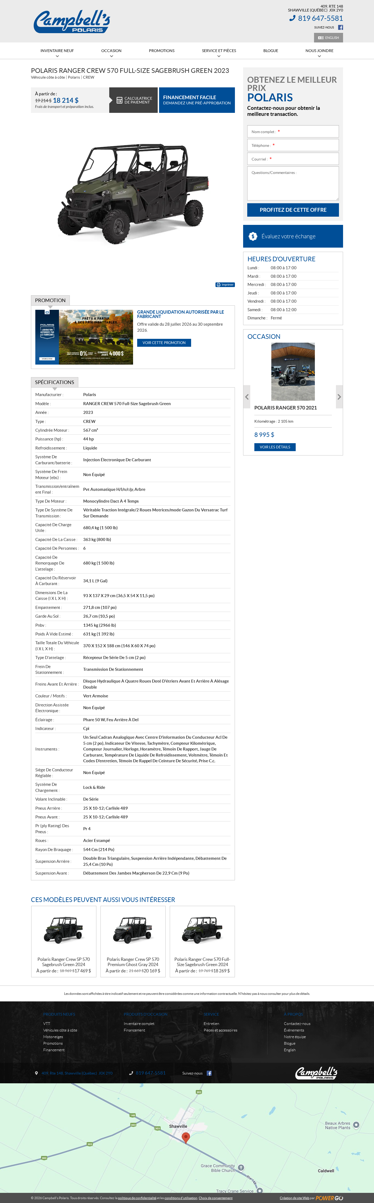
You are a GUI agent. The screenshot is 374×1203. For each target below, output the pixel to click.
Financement (54, 1050)
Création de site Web (294, 1198)
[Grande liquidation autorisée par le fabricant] (84, 337)
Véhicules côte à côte (60, 1030)
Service (211, 1014)
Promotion (50, 300)
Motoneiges (53, 1037)
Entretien (211, 1023)
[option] (293, 397)
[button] (246, 396)
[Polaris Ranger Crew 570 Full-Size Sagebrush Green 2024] (202, 931)
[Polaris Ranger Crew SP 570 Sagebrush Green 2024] (64, 931)
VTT (46, 1023)
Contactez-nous (297, 1023)
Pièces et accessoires (220, 1030)
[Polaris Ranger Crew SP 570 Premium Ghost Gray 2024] (133, 931)
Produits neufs (59, 1014)
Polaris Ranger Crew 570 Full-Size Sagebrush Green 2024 (202, 962)
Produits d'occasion (146, 1014)
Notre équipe (295, 1037)
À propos (293, 1014)
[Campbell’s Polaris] (72, 21)
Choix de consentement (215, 1198)
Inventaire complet (139, 1023)
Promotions (53, 1043)
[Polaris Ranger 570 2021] (293, 372)
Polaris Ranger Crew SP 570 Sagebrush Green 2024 (64, 962)
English (332, 37)
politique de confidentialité (137, 1198)
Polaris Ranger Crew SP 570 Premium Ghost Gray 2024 (133, 962)
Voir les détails (275, 447)
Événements (294, 1030)
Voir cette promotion (164, 343)
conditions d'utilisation (181, 1198)
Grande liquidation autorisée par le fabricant (180, 314)
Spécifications (54, 382)
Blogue (289, 1043)
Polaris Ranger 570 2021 (285, 408)
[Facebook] (340, 27)
